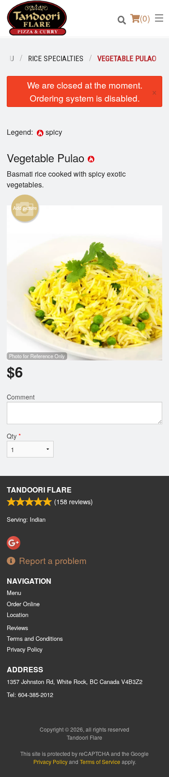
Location (17, 614)
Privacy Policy (24, 649)
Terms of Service (100, 761)
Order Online (23, 603)
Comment (21, 396)
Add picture (25, 208)
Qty (14, 435)
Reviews (17, 627)
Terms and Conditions (35, 638)
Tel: (30, 694)
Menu (14, 592)
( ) (145, 18)
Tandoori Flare (39, 489)
